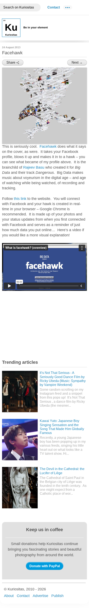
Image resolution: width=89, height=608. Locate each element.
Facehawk (48, 146)
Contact (53, 7)
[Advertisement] (33, 325)
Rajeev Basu (33, 167)
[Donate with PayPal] (44, 566)
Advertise (40, 596)
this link (20, 199)
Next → (77, 62)
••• (67, 7)
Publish (57, 596)
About (9, 596)
